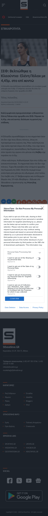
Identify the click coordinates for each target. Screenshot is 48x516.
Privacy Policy (38, 307)
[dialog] (24, 258)
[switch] (38, 258)
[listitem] (24, 252)
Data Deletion (10, 307)
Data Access (24, 307)
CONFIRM (14, 299)
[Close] (43, 208)
